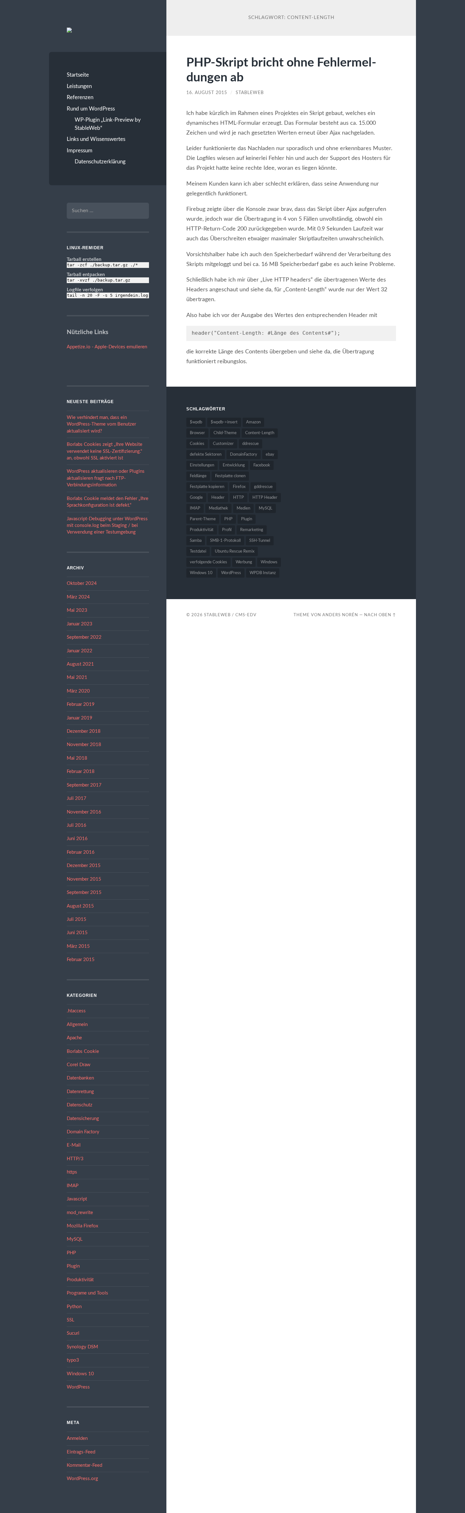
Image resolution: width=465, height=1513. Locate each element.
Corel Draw (78, 1064)
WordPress (78, 1387)
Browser (197, 433)
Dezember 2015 (84, 865)
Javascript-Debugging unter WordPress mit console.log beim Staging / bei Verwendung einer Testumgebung (107, 525)
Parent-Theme (203, 519)
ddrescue (250, 444)
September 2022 (84, 637)
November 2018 (84, 744)
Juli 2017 (76, 798)
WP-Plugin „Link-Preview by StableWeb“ (108, 124)
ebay (270, 455)
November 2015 (84, 879)
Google (196, 498)
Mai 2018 (77, 758)
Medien (243, 508)
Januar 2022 (79, 651)
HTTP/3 (75, 1158)
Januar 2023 (79, 624)
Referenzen (80, 97)
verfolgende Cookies (208, 562)
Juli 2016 (76, 825)
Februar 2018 (81, 771)
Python (74, 1306)
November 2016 (84, 812)
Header (218, 498)
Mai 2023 (77, 610)
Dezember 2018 (84, 731)
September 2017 (84, 785)
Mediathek (218, 508)
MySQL (75, 1239)
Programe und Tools (87, 1293)
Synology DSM (82, 1347)
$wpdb (196, 422)
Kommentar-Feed (84, 1465)
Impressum (79, 150)
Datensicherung (83, 1118)
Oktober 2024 (82, 583)
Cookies (197, 444)
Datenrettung (80, 1091)
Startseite (78, 75)
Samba (196, 541)
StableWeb (250, 93)
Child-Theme (225, 433)
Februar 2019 (81, 704)
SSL (70, 1320)
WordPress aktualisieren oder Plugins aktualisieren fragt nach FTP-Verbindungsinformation (106, 478)
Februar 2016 (81, 852)
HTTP (238, 498)
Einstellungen (202, 465)
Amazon (253, 422)
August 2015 (80, 906)
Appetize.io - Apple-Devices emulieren (107, 347)
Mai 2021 (77, 677)
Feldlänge (198, 476)
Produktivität (80, 1279)
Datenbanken (80, 1078)
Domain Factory (83, 1132)
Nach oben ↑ (380, 615)
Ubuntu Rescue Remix (234, 551)
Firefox (239, 487)
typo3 (73, 1360)
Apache (74, 1037)
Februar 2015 (81, 959)
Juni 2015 (77, 932)
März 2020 (78, 691)
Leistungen (79, 86)
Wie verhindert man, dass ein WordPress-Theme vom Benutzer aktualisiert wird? (101, 424)
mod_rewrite (80, 1212)
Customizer (223, 444)
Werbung (244, 562)
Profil (227, 530)
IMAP (72, 1185)
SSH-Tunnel (259, 541)
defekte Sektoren (205, 455)
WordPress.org (82, 1478)
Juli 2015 (76, 919)
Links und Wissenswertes (96, 139)
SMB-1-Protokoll (225, 541)
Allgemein (77, 1024)
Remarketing (251, 530)
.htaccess (76, 1011)
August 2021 (80, 664)
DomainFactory (243, 455)
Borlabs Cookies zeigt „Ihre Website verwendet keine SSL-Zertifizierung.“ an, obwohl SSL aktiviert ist (104, 451)
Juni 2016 (77, 838)
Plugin (73, 1266)
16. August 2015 (206, 93)
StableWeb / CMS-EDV (230, 615)
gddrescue (263, 487)
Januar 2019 (79, 718)
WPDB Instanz (263, 573)
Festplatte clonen (230, 476)
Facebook (261, 465)
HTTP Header (264, 498)
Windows (269, 562)
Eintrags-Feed (81, 1452)
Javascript (77, 1199)
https (72, 1172)
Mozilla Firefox (82, 1226)
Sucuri (73, 1333)
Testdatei (198, 551)
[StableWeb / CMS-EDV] (69, 30)
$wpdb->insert (224, 422)
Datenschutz (79, 1105)
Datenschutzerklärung (100, 161)
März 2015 (78, 946)
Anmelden (77, 1438)
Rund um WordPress (91, 108)
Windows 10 (80, 1373)
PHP (71, 1252)
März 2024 (78, 597)
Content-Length (259, 433)
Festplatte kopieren (207, 487)
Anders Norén (340, 615)
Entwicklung (234, 465)
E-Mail (74, 1145)
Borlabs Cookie (83, 1051)
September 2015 (84, 892)
